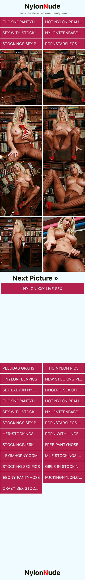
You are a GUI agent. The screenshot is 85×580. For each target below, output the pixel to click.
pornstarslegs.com (65, 43)
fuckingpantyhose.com (22, 21)
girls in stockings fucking (65, 466)
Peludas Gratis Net (22, 368)
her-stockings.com (22, 433)
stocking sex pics (21, 466)
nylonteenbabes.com (65, 32)
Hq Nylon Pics (64, 368)
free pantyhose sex (65, 444)
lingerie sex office (65, 390)
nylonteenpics (21, 379)
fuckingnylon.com (65, 477)
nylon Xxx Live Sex (42, 288)
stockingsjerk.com (22, 444)
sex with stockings (22, 32)
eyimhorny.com (21, 455)
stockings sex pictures (22, 43)
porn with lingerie (64, 433)
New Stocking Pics (64, 379)
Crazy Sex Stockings (22, 488)
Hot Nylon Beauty (64, 21)
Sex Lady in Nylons (22, 390)
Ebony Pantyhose (21, 477)
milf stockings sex (65, 455)
